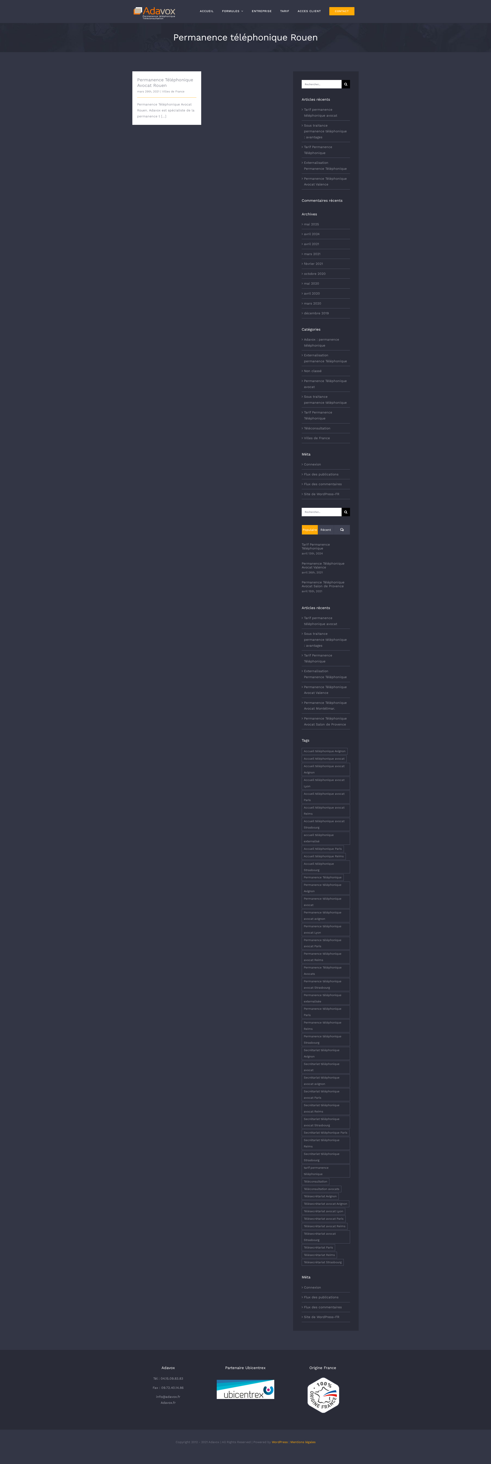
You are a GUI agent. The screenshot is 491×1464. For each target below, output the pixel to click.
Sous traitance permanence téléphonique (325, 399)
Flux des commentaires (323, 484)
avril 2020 (312, 293)
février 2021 (313, 264)
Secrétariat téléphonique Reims (321, 1143)
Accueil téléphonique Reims (324, 856)
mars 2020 (312, 303)
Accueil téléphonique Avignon (324, 751)
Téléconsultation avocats (321, 1189)
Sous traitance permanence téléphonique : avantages (325, 131)
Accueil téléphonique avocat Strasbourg (324, 824)
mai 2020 (311, 283)
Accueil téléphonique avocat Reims (324, 811)
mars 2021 (312, 254)
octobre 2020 (315, 274)
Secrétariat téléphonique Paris (325, 1132)
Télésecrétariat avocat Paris (324, 1218)
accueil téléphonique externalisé (319, 838)
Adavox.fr (168, 1403)
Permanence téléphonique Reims (322, 1026)
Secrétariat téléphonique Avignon (321, 1053)
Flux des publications (321, 474)
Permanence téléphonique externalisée (322, 998)
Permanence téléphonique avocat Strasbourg (322, 984)
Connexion (312, 464)
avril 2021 (311, 244)
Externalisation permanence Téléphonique (325, 358)
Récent (325, 530)
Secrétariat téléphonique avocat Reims (321, 1108)
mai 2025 (311, 224)
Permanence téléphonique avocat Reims (322, 957)
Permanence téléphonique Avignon (322, 888)
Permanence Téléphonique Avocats (323, 971)
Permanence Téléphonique (323, 877)
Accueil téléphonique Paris (323, 849)
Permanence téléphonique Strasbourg (322, 1039)
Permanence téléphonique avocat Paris (322, 943)
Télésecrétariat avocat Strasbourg (320, 1237)
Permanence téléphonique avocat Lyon (322, 929)
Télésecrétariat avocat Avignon (325, 1203)
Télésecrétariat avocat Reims (324, 1226)
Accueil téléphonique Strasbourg (319, 867)
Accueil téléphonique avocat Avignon (324, 769)
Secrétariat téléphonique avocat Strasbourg (321, 1122)
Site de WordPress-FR (321, 494)
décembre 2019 (316, 313)
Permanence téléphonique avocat (322, 902)
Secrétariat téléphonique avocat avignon (321, 1081)
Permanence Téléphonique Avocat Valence (323, 565)
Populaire (310, 530)
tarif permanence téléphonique (316, 1171)
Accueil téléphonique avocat (324, 758)
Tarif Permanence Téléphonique (318, 415)
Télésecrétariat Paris (318, 1247)
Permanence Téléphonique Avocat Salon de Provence (323, 584)
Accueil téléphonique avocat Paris (324, 797)
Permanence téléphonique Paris (322, 1012)
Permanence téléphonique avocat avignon (322, 916)
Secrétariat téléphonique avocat (321, 1067)
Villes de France (173, 91)
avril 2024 (312, 234)
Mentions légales (303, 1442)
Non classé (313, 371)
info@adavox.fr (168, 1397)
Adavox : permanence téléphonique (321, 342)
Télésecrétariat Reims (319, 1255)
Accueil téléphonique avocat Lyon (324, 783)
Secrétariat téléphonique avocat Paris (321, 1094)
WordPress (280, 1442)
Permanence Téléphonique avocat (325, 384)
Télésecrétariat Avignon (320, 1196)
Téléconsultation (317, 428)
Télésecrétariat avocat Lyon (323, 1211)
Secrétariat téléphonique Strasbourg (321, 1157)
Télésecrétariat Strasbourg (323, 1262)
